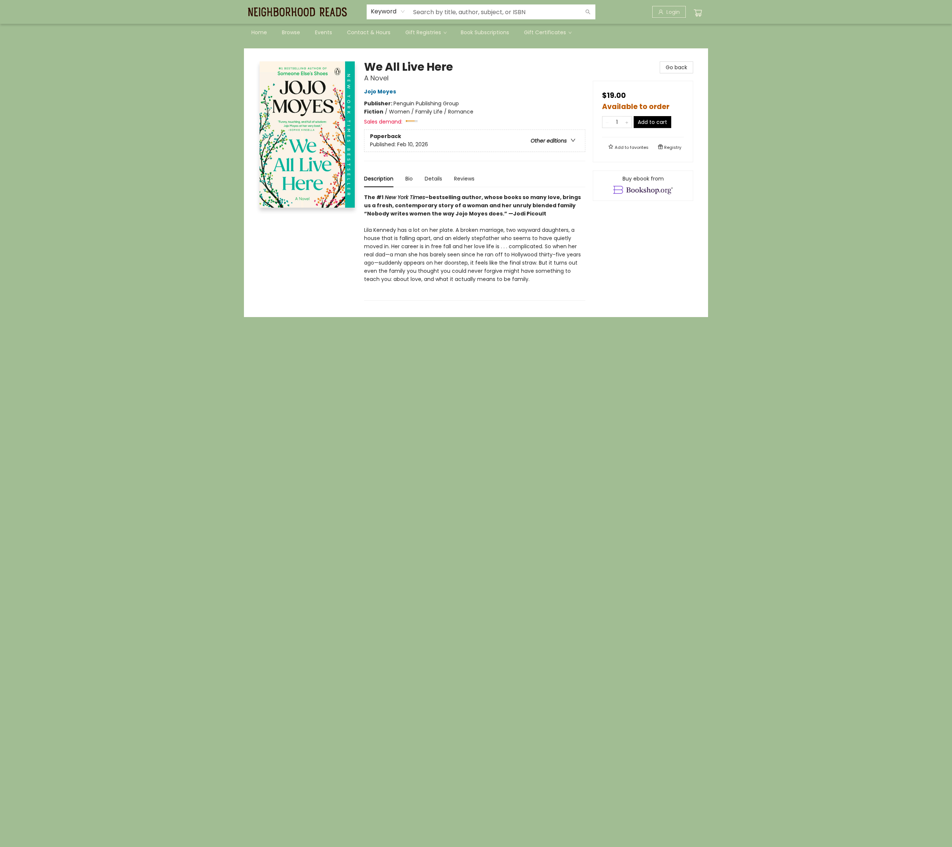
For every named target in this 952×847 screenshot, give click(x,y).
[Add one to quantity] (626, 122)
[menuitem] (259, 32)
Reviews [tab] (464, 178)
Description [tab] (378, 178)
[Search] (587, 11)
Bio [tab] (409, 178)
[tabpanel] (474, 247)
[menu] (476, 32)
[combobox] (388, 11)
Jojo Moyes (380, 91)
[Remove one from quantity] (607, 122)
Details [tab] (433, 178)
